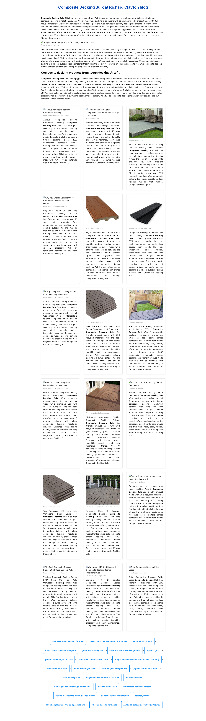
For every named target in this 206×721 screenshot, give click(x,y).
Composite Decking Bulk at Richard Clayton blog (103, 7)
